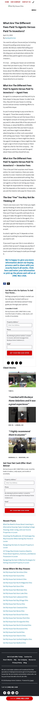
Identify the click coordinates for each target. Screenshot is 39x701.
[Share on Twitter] (8, 283)
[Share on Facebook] (4, 283)
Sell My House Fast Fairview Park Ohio (16, 618)
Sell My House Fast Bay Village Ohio (15, 600)
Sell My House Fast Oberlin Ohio (14, 636)
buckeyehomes (10, 38)
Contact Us (26, 2)
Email (9, 344)
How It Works (7, 660)
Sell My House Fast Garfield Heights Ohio (17, 639)
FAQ (15, 660)
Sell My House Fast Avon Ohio (13, 586)
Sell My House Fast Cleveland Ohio (15, 607)
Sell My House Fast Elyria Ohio (13, 576)
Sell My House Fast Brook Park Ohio (15, 614)
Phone (9, 330)
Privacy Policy (17, 663)
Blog (25, 663)
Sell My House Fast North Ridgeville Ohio (17, 583)
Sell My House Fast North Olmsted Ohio (17, 625)
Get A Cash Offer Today (15, 657)
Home (7, 2)
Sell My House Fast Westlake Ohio (15, 590)
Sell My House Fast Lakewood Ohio (15, 597)
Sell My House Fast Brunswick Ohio (15, 629)
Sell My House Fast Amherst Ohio (15, 579)
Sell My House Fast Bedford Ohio (14, 643)
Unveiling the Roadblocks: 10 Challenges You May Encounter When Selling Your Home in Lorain (19, 539)
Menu (34, 10)
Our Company (15, 2)
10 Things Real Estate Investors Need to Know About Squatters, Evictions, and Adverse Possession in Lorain (19, 554)
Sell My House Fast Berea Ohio (13, 611)
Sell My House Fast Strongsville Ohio (16, 622)
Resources (32, 660)
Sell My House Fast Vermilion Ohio (15, 572)
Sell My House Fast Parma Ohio (14, 604)
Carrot (31, 680)
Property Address (13, 322)
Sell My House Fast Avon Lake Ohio (15, 593)
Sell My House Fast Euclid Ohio (14, 632)
